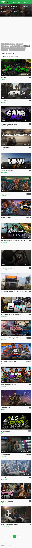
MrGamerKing (5, 503)
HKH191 (4, 195)
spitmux (4, 102)
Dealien (4, 79)
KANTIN (4, 409)
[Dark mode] (27, 2)
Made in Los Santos (6, 545)
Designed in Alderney (6, 544)
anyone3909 (5, 172)
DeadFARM (5, 126)
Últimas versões (10, 56)
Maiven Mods (5, 433)
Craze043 (4, 479)
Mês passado (7, 53)
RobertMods (5, 316)
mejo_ (3, 149)
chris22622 (4, 242)
